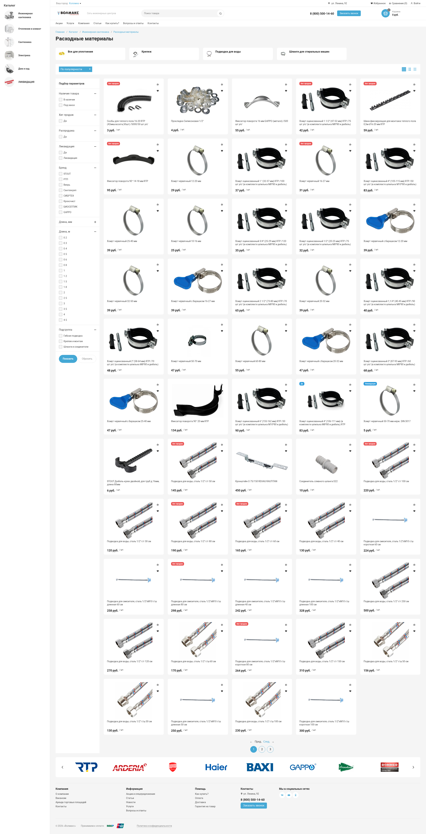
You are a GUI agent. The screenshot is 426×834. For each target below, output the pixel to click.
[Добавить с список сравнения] (157, 84)
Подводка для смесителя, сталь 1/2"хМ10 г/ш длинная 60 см (132, 603)
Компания (84, 23)
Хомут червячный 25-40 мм (122, 241)
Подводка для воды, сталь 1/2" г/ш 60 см (193, 661)
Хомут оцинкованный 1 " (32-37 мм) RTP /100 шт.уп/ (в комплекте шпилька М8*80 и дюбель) (261, 182)
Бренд (63, 167)
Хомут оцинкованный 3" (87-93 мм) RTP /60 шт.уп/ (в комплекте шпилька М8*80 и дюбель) (389, 363)
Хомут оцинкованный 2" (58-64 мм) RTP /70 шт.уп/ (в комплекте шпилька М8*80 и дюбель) (132, 363)
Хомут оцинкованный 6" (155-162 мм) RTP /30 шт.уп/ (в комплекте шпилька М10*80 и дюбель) (261, 423)
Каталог (9, 5)
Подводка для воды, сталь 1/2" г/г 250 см (386, 601)
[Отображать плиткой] (404, 69)
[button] (62, 767)
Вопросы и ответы (133, 23)
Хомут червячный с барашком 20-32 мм (321, 361)
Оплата (199, 798)
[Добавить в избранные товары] (157, 90)
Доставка (200, 802)
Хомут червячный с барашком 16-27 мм (193, 301)
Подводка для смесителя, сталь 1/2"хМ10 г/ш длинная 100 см (324, 603)
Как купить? (112, 23)
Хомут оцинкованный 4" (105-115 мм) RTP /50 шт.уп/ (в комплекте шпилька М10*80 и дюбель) (390, 182)
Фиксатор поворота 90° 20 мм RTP (190, 421)
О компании (62, 794)
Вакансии (61, 798)
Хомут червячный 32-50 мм (122, 301)
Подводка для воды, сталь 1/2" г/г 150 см (322, 661)
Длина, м (64, 231)
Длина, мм (65, 222)
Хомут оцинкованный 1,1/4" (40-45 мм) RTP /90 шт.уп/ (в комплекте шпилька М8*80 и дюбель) (389, 302)
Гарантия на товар (205, 806)
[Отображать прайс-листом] (415, 69)
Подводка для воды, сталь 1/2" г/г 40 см (321, 541)
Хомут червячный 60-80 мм (250, 361)
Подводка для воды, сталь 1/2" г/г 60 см (257, 541)
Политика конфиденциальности (154, 826)
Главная (60, 32)
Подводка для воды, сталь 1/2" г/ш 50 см (386, 661)
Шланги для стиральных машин (309, 51)
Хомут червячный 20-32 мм (314, 301)
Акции (59, 23)
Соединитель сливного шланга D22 (318, 481)
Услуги (70, 23)
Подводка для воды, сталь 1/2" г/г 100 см (386, 481)
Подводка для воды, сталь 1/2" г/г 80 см (193, 541)
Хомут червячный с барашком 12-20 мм (385, 241)
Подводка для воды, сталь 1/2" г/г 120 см (129, 661)
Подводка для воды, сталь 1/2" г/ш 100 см (258, 721)
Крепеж (147, 51)
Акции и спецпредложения (140, 794)
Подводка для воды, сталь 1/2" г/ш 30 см (129, 721)
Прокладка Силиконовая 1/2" (187, 121)
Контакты (153, 23)
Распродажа (66, 130)
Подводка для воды (228, 51)
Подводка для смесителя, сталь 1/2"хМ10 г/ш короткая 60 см (388, 543)
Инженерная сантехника (95, 32)
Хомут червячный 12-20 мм (186, 181)
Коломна (74, 3)
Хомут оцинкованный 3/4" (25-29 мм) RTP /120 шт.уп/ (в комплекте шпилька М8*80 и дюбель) (261, 242)
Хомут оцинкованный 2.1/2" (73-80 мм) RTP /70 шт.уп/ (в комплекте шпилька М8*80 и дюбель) (261, 302)
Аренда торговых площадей (71, 802)
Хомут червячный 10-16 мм (186, 241)
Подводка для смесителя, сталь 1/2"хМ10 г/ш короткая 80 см (260, 663)
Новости (130, 802)
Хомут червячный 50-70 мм (186, 361)
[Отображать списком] (409, 69)
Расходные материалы (126, 32)
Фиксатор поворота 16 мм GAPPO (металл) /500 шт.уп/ (261, 122)
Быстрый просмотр (133, 100)
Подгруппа (65, 329)
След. (266, 741)
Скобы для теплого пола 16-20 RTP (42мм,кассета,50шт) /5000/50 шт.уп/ (127, 122)
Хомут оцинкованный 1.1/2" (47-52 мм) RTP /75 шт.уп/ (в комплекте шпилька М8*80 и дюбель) (325, 122)
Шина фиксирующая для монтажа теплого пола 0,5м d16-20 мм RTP (390, 122)
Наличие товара (69, 93)
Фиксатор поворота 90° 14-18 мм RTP (127, 181)
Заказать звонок (349, 13)
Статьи (98, 23)
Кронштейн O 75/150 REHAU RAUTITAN (256, 481)
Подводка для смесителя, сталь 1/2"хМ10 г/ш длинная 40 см (260, 603)
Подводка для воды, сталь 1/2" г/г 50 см (193, 481)
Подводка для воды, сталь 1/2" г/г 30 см (129, 541)
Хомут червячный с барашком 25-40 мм (129, 421)
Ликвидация (66, 146)
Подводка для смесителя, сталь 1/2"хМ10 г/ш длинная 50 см (196, 723)
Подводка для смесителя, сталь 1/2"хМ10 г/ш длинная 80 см (196, 603)
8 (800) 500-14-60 (322, 13)
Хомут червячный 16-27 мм (314, 181)
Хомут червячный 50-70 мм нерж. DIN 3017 (387, 421)
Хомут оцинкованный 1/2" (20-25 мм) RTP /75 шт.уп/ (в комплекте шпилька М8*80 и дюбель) (325, 242)
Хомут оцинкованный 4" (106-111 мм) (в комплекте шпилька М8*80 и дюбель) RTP (322, 423)
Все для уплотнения (80, 51)
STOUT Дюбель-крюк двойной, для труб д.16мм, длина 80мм (133, 483)
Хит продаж (66, 114)
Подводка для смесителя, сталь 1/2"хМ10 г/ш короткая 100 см (324, 723)
